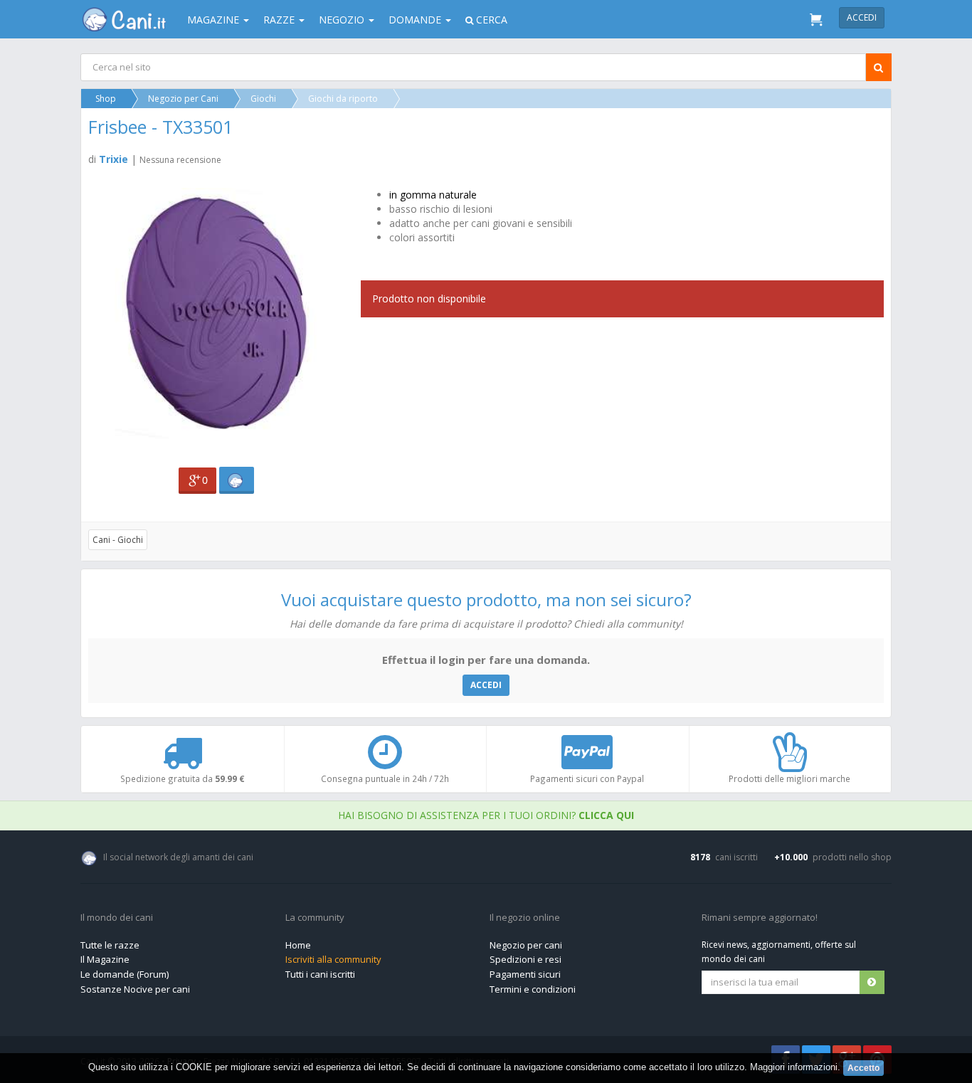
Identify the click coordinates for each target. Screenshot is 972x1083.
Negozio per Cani (183, 99)
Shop (105, 99)
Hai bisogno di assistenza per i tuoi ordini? (486, 815)
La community (314, 918)
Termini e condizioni (533, 989)
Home (298, 945)
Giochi (263, 99)
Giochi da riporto (343, 99)
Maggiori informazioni (794, 1067)
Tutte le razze (109, 945)
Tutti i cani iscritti (320, 974)
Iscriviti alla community (333, 959)
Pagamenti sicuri (525, 974)
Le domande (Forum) (124, 974)
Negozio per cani (526, 945)
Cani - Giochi (118, 540)
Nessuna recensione (180, 160)
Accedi (862, 17)
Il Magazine (105, 959)
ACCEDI (486, 685)
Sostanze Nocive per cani (135, 989)
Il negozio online (525, 918)
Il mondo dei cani (116, 918)
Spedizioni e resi (525, 959)
